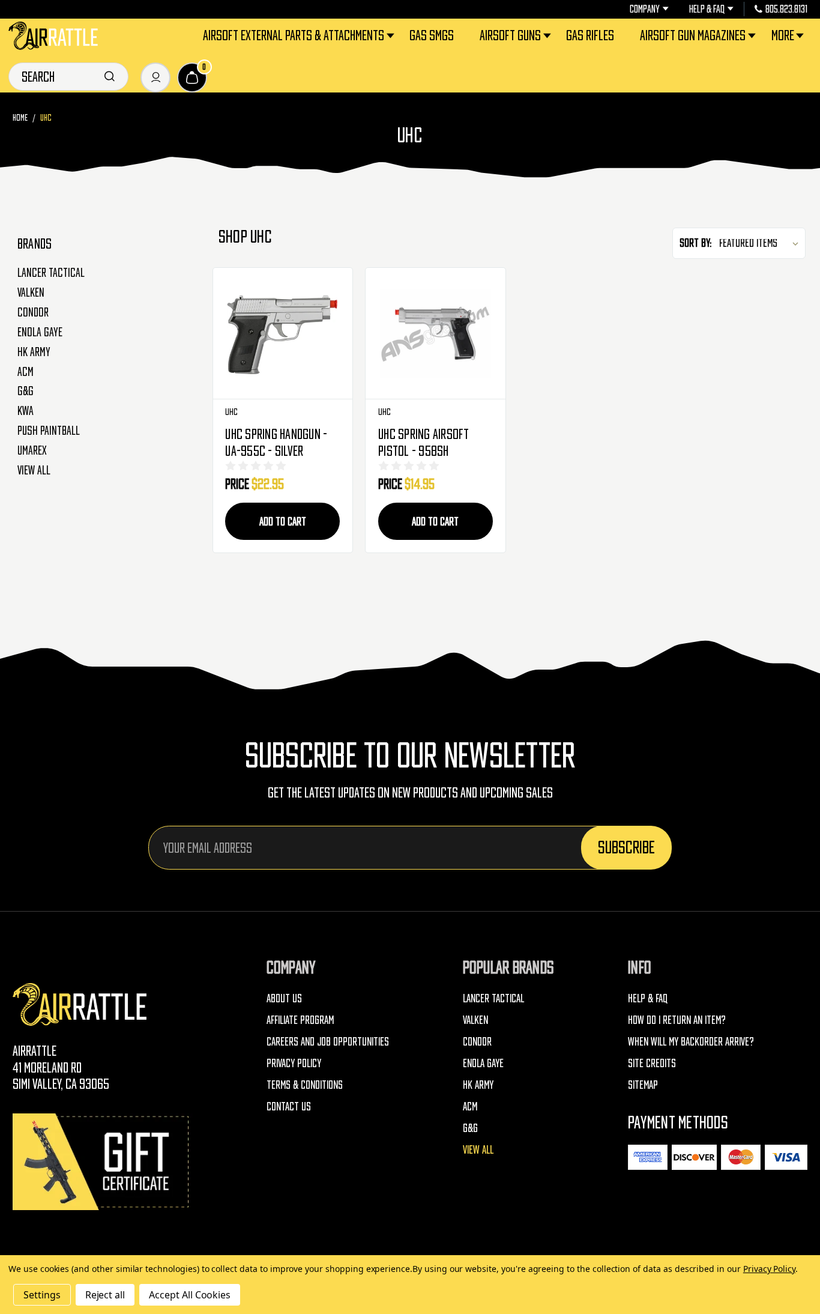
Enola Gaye (39, 332)
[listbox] (761, 243)
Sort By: (696, 242)
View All (33, 470)
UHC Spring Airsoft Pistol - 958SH (423, 442)
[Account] (155, 77)
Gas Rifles (590, 35)
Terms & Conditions (305, 1084)
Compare (282, 333)
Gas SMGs (431, 35)
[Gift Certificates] (103, 1161)
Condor (33, 312)
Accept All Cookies (190, 1294)
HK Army (33, 352)
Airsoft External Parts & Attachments (293, 35)
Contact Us (289, 1106)
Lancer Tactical (51, 272)
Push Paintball (48, 430)
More (782, 35)
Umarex (32, 450)
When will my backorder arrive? (691, 1041)
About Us (284, 998)
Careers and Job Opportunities (328, 1041)
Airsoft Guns (510, 35)
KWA (25, 410)
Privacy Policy (294, 1063)
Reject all (105, 1294)
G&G (25, 391)
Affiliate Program (300, 1019)
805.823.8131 (786, 9)
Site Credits (652, 1063)
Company (645, 9)
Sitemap (643, 1084)
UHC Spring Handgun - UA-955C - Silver (276, 442)
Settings (42, 1294)
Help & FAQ (707, 9)
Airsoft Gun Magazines (693, 35)
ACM (25, 371)
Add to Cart (282, 521)
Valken (30, 292)
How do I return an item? (677, 1019)
